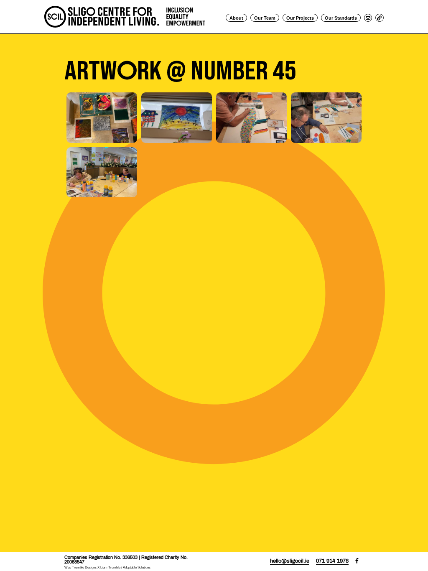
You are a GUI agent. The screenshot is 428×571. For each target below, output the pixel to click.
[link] (124, 16)
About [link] (236, 17)
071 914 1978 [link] (332, 561)
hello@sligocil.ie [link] (289, 561)
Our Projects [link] (300, 17)
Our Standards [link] (341, 17)
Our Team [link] (264, 17)
